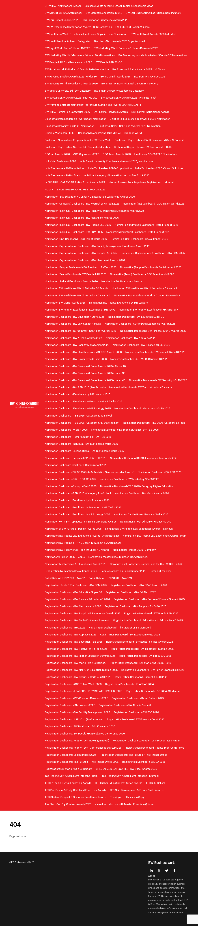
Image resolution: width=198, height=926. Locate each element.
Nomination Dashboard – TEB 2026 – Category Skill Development (82, 422)
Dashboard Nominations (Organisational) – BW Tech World (78, 140)
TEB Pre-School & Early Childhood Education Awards (75, 790)
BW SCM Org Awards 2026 (149, 76)
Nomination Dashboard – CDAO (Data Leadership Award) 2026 (140, 323)
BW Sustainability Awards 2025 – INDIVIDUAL (71, 97)
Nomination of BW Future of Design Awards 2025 (73, 528)
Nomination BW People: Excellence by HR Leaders (118, 302)
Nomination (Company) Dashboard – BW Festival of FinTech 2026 (82, 203)
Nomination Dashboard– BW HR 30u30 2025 (70, 479)
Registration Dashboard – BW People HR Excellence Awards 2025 (83, 613)
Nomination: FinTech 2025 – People (65, 557)
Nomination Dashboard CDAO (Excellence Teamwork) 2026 (144, 458)
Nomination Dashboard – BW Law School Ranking (73, 323)
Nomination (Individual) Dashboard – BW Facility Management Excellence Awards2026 (94, 210)
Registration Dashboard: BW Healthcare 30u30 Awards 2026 (80, 726)
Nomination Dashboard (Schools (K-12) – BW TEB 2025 (75, 458)
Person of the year (160, 571)
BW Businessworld (20, 862)
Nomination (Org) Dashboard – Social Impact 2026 (139, 239)
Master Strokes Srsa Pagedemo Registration (134, 182)
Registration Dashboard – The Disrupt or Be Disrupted (120, 627)
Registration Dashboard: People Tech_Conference (155, 747)
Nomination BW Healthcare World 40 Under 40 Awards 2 (77, 295)
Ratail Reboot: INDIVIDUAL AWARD (65, 578)
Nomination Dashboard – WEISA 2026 (66, 429)
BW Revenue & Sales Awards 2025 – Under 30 (71, 76)
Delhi (169, 147)
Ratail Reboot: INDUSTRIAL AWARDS (110, 578)
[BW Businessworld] (24, 406)
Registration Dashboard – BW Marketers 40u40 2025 (75, 662)
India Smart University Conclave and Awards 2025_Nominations (116, 161)
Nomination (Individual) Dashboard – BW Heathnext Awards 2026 (82, 217)
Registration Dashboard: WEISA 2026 (144, 761)
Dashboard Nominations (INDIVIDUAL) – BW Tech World (110, 133)
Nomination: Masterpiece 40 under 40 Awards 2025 (118, 557)
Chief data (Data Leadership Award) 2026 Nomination (75, 118)
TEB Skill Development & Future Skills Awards (137, 790)
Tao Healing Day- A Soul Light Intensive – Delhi (71, 775)
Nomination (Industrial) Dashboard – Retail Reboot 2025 (138, 232)
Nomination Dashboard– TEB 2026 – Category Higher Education (136, 486)
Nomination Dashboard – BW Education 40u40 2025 (74, 316)
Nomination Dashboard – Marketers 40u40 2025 (142, 408)
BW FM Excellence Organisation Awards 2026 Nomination (78, 27)
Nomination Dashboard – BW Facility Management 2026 (77, 345)
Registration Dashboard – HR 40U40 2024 (129, 684)
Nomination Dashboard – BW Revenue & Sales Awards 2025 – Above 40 (85, 366)
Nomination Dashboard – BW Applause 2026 (131, 338)
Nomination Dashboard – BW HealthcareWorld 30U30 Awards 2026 (83, 352)
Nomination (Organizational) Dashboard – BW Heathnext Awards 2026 (85, 260)
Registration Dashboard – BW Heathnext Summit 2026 (142, 648)
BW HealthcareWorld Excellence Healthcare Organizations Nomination (86, 34)
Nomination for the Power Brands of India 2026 (141, 514)
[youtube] (159, 870)
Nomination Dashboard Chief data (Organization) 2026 (76, 465)
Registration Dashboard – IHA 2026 (65, 627)
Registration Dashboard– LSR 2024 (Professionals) (74, 719)
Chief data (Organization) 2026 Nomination (69, 126)
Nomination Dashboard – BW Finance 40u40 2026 (141, 345)
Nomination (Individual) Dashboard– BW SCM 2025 (74, 232)
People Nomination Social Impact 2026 (123, 571)
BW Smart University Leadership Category (119, 90)
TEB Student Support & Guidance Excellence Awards (75, 797)
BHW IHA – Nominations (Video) (63, 5)
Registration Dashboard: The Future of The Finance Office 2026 (82, 761)
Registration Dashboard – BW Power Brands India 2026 (152, 669)
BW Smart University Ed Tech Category (68, 90)
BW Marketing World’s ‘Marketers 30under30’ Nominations (152, 55)
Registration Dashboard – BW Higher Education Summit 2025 (80, 655)
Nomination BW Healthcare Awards (121, 281)
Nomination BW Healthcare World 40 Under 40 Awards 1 (144, 288)
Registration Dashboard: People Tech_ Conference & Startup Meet (84, 747)
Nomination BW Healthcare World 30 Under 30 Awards (76, 288)
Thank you (116, 797)
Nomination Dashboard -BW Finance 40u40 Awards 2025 (153, 330)
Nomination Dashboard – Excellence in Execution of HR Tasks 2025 (83, 401)
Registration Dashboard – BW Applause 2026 (70, 634)
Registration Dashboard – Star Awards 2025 (70, 705)
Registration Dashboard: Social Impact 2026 (70, 754)
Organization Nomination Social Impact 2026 (71, 571)
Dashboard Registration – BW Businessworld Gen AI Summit (149, 140)
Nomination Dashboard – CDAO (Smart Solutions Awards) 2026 (80, 330)
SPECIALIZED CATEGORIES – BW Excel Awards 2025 (126, 768)
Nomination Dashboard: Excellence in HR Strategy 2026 (77, 514)
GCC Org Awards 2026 (86, 154)
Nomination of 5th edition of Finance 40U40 (145, 521)
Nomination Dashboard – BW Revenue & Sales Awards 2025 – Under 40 (85, 380)
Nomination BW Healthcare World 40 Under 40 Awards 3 (147, 295)
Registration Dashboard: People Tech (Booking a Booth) (77, 740)
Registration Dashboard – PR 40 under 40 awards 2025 (76, 698)
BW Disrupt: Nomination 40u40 (104, 12)
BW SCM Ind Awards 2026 (115, 76)
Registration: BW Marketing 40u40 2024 (68, 768)
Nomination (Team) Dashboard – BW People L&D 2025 (75, 274)
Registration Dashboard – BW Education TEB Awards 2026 (139, 641)
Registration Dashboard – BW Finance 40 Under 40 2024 (77, 599)
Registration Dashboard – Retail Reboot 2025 (138, 698)
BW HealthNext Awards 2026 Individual (153, 34)
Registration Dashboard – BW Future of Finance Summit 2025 (149, 599)
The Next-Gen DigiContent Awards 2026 (68, 804)
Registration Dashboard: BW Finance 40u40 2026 (135, 719)
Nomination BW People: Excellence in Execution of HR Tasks (80, 309)
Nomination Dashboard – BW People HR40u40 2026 (155, 352)
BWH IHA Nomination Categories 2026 (67, 111)
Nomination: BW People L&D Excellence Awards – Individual (139, 528)
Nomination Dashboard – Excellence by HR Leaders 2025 (77, 394)
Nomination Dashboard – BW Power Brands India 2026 (76, 359)
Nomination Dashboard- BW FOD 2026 (159, 472)
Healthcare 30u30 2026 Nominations (155, 154)
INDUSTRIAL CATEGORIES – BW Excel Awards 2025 (75, 182)
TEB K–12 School (155, 783)
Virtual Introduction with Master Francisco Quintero (125, 804)
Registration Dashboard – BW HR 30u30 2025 (145, 655)
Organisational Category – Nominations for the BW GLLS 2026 (146, 564)
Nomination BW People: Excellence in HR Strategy (148, 309)
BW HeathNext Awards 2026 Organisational (119, 41)
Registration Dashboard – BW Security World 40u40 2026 (78, 677)
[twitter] (167, 870)
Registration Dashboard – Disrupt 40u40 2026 (141, 677)
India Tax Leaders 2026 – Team (62, 175)
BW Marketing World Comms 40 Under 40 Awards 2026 (126, 48)
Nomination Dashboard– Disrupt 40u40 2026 (71, 486)
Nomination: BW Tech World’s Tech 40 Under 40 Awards (77, 549)
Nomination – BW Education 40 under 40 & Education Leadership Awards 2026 (90, 196)
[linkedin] (151, 870)
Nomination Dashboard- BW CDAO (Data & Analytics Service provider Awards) (89, 472)
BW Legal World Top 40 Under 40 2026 (67, 48)
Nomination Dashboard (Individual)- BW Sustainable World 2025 (81, 443)
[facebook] (174, 870)
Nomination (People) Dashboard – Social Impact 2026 (150, 267)
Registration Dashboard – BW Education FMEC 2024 (130, 634)
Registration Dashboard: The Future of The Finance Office (133, 754)
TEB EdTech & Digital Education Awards (68, 783)
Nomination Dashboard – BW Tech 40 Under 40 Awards (140, 387)
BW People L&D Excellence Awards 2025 (68, 62)
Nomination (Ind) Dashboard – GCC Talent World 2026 (153, 203)
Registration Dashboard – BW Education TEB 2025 (74, 641)
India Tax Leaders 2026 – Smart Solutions (159, 168)
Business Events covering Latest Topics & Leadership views (118, 5)
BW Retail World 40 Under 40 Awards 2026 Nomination (77, 69)
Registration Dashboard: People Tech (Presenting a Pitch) (146, 740)
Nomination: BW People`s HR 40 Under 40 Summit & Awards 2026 (83, 542)
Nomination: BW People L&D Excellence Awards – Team (154, 535)
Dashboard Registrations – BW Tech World (138, 147)
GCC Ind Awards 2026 (57, 154)
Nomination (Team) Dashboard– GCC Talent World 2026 (142, 274)
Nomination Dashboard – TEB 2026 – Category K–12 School (78, 415)
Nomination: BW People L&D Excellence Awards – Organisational (82, 535)
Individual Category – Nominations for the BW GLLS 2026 (116, 175)
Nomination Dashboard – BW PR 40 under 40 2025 (139, 359)
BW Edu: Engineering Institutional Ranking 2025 (153, 12)
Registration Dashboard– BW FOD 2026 (136, 712)
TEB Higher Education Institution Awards (118, 783)
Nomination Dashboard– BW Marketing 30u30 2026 (129, 479)
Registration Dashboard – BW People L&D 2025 (151, 613)
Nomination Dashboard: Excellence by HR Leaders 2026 (77, 500)
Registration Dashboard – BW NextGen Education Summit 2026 (81, 669)
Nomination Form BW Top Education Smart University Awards (80, 521)
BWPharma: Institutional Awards (150, 111)
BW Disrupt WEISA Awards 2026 (63, 12)
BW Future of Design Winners (132, 27)
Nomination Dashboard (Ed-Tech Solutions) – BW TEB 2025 (125, 429)
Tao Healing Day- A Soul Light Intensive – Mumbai (130, 775)
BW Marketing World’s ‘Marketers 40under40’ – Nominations (80, 55)
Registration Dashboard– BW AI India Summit (125, 705)
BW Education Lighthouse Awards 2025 (105, 20)
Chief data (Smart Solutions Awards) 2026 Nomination (129, 126)
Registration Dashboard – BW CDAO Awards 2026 (138, 585)
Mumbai (169, 182)
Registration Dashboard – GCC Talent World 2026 (73, 684)
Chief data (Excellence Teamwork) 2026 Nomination (140, 118)
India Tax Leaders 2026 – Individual (64, 168)
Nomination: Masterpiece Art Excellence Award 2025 (75, 564)
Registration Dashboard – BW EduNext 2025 (130, 592)
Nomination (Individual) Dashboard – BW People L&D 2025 (78, 224)
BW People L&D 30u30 (109, 62)
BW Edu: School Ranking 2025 (62, 20)
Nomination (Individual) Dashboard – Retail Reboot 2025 (146, 224)
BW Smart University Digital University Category (129, 83)
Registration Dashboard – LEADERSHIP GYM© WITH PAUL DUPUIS (83, 691)
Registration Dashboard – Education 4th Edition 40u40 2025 (148, 620)
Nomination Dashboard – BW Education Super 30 (136, 316)
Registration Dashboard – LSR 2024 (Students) (153, 691)
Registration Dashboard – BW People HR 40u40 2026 (135, 606)
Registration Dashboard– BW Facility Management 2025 (77, 712)
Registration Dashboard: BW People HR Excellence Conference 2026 (85, 733)
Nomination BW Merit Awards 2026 (65, 302)
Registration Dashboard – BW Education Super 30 (73, 592)
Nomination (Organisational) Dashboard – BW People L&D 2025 (81, 253)
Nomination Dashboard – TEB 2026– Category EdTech (154, 422)
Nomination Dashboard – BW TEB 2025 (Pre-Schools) (75, 387)
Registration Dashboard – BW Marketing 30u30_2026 (141, 662)
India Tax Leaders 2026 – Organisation (110, 168)
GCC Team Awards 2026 (117, 154)
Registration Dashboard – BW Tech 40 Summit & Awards (77, 620)
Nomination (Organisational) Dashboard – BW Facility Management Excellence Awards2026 (97, 246)
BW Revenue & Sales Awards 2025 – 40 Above (138, 69)
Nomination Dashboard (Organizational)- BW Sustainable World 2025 (84, 451)
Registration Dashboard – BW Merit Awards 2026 (73, 606)
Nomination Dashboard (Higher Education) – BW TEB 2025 (78, 436)
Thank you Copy (135, 797)
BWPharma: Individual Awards (110, 111)
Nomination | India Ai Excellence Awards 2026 (71, 281)
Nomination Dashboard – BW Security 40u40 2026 (158, 380)
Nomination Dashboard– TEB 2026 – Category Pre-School (78, 493)
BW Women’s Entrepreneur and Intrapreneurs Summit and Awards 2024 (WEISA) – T (93, 104)
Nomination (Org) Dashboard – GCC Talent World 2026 (76, 239)
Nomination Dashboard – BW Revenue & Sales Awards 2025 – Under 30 (85, 373)
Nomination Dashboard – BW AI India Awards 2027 (73, 338)
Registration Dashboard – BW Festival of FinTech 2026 (76, 648)
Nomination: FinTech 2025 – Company (134, 549)
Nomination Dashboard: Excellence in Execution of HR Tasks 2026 (83, 507)
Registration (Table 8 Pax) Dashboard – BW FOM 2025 (76, 585)
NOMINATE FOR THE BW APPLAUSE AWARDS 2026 (75, 189)
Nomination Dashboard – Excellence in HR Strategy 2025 (78, 408)
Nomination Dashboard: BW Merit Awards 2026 (141, 493)
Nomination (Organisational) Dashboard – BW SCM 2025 (153, 253)
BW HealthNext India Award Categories (67, 41)
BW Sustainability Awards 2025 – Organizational (128, 97)
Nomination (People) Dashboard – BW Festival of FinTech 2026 (80, 267)
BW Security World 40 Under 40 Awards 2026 (71, 83)
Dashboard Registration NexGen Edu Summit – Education (77, 147)
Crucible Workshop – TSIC (60, 133)
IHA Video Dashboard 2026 (60, 161)
